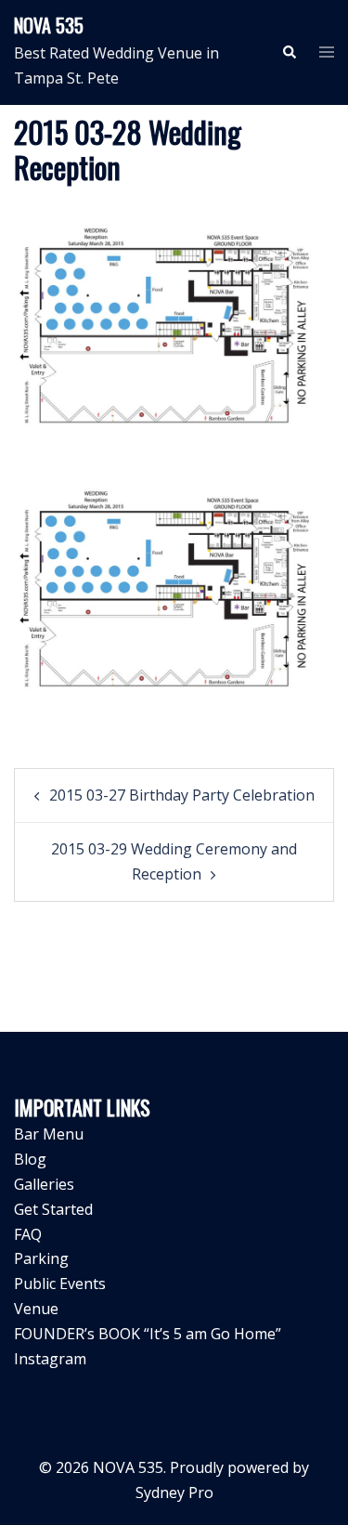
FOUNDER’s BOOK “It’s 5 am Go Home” (147, 1333)
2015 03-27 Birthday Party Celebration (182, 795)
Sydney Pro (174, 1492)
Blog (30, 1159)
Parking (41, 1258)
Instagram (50, 1359)
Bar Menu (49, 1134)
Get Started (53, 1209)
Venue (36, 1308)
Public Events (60, 1283)
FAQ (28, 1234)
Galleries (44, 1184)
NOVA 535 (49, 25)
